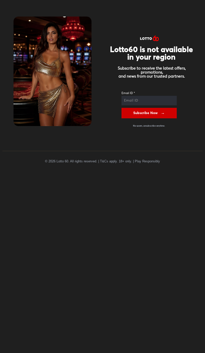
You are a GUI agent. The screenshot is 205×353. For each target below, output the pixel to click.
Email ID (128, 93)
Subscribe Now (145, 113)
